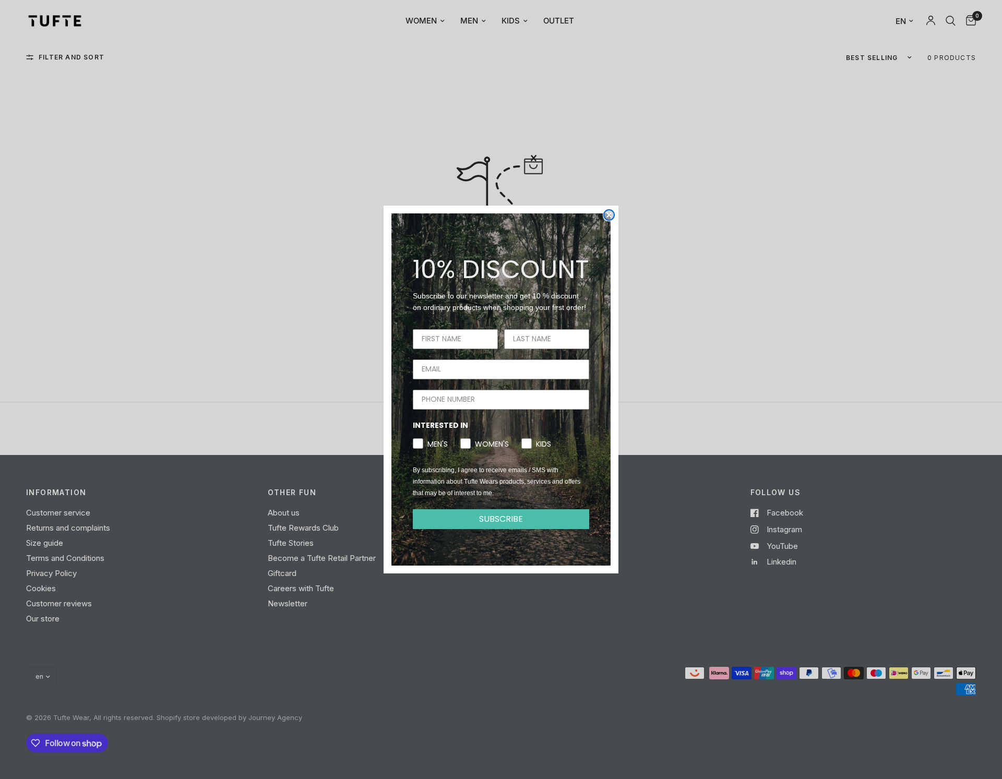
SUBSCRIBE (501, 519)
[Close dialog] (609, 215)
